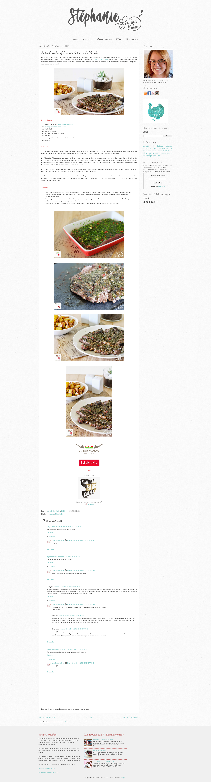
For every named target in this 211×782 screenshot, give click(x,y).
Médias (119, 39)
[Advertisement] (157, 240)
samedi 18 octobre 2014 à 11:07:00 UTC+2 (81, 540)
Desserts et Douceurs (155, 148)
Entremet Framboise (99, 750)
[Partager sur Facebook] (76, 511)
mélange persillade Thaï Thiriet (55, 127)
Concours (169, 146)
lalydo (49, 557)
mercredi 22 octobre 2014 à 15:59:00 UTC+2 (74, 629)
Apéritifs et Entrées (153, 146)
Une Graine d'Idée (58, 540)
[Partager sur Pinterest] (79, 511)
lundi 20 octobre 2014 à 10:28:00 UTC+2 (72, 616)
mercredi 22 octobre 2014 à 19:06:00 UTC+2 (74, 649)
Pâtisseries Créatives (166, 153)
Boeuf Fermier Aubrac (100, 59)
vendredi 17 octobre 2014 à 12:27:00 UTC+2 (72, 527)
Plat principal (59, 514)
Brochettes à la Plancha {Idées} (103, 739)
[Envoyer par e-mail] (70, 511)
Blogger (122, 777)
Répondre (50, 532)
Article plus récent (47, 717)
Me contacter (132, 39)
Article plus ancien (131, 717)
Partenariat (50, 514)
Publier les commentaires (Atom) (58, 722)
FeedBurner (162, 186)
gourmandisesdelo (53, 649)
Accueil (76, 39)
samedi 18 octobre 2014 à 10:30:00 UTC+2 (81, 570)
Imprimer (91, 505)
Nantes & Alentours (164, 151)
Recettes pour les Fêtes (152, 156)
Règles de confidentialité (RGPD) (48, 772)
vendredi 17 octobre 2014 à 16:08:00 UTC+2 (65, 557)
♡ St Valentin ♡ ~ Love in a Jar (103, 761)
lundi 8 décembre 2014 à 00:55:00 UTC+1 (80, 663)
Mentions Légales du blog (46, 768)
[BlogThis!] (72, 511)
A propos (87, 39)
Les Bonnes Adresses (103, 39)
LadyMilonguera (52, 527)
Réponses (52, 536)
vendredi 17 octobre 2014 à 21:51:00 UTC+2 (68, 587)
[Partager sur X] (74, 511)
